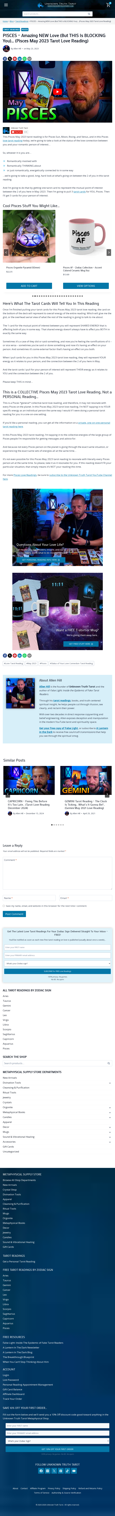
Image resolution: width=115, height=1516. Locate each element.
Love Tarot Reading (13, 663)
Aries (5, 996)
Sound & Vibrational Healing (18, 1136)
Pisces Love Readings (25, 475)
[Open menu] (6, 5)
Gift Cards (8, 1146)
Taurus (7, 1000)
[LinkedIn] (20, 59)
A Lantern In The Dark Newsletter (21, 1347)
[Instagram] (47, 1471)
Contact (24, 1488)
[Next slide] (109, 252)
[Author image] (6, 48)
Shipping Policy (69, 1488)
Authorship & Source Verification (66, 1492)
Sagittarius (9, 1034)
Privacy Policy (54, 1488)
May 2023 (31, 663)
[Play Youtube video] (57, 92)
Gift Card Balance (12, 1389)
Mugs (6, 1131)
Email (64, 898)
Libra (6, 1024)
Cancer (6, 1010)
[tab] (33, 296)
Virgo (6, 1020)
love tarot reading (13, 140)
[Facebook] (5, 59)
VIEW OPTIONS (29, 286)
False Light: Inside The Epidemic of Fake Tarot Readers (33, 1342)
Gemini (7, 1005)
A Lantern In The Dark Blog (17, 1352)
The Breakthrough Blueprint (18, 1357)
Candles (7, 1117)
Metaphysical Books (14, 1112)
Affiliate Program (38, 1488)
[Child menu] (109, 1082)
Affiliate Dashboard (14, 1394)
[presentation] (29, 780)
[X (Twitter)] (54, 1471)
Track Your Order (12, 1398)
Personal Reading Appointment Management (28, 1384)
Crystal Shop (10, 1189)
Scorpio (7, 1029)
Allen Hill (17, 48)
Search (90, 14)
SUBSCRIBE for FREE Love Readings (57, 971)
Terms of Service (41, 1492)
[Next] (107, 794)
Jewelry (7, 1097)
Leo (5, 1015)
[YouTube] (74, 1471)
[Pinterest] (15, 59)
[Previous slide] (6, 252)
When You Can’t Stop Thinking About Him (26, 1361)
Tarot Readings (21, 21)
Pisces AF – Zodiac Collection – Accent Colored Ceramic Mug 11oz (25, 269)
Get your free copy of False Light (58, 728)
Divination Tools (12, 1082)
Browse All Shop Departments (19, 1180)
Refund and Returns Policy (90, 1488)
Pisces (25, 29)
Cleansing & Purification (16, 1087)
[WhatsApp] (24, 59)
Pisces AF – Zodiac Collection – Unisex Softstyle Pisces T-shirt (82, 269)
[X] (10, 59)
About (15, 1488)
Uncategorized (11, 1151)
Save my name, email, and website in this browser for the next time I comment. (46, 906)
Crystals (7, 1102)
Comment (10, 860)
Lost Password (11, 1379)
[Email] (29, 59)
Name (8, 898)
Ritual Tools (9, 1092)
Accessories (9, 1141)
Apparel (7, 1122)
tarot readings (62, 700)
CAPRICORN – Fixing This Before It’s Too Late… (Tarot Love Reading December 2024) (29, 804)
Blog (11, 21)
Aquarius (8, 1043)
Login (6, 1375)
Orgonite (8, 1107)
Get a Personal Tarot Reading (19, 1261)
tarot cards (79, 191)
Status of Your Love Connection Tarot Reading (71, 663)
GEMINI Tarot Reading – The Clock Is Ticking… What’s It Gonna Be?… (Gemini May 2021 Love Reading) (86, 804)
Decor (6, 1127)
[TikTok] (67, 1471)
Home (5, 21)
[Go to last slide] (8, 794)
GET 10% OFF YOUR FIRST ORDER (57, 1449)
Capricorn (8, 1039)
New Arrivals (10, 1077)
